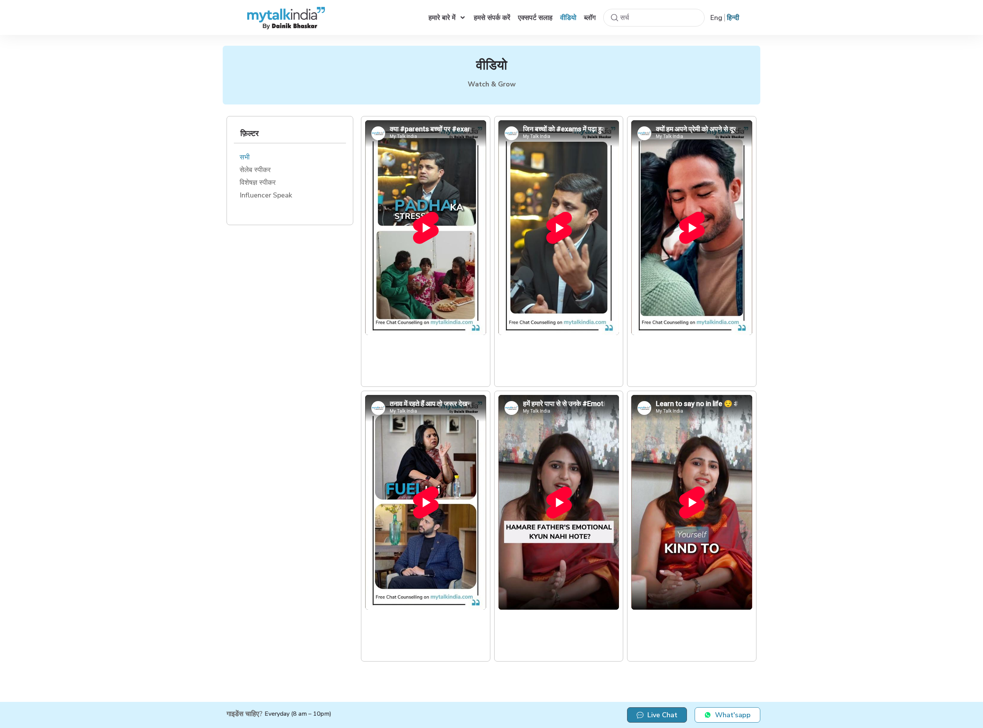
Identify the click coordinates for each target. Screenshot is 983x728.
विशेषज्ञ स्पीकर (258, 182)
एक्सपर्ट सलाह (535, 17)
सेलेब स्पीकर (255, 169)
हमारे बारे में (442, 17)
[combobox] (654, 18)
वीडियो (568, 17)
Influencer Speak (266, 195)
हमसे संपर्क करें (492, 17)
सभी (245, 157)
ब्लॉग (590, 17)
